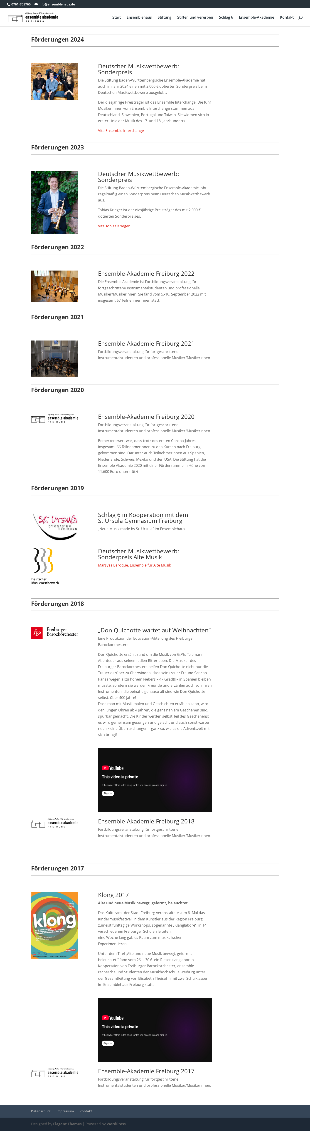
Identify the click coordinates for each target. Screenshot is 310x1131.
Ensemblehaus (139, 18)
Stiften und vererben (195, 18)
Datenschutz (41, 1111)
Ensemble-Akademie (256, 18)
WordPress (116, 1123)
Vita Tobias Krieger (114, 226)
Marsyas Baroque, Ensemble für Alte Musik (134, 565)
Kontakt (287, 18)
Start (116, 18)
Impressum (65, 1111)
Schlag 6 (226, 18)
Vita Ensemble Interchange (121, 130)
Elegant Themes (67, 1123)
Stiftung (164, 18)
